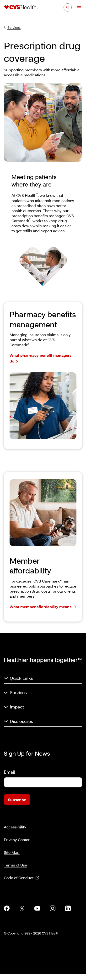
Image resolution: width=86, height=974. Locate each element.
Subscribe (17, 799)
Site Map (12, 852)
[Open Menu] (77, 7)
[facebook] (7, 908)
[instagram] (52, 908)
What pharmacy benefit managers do (40, 358)
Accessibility (15, 826)
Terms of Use (15, 864)
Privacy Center (17, 839)
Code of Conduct (18, 877)
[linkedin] (68, 908)
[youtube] (37, 908)
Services (14, 27)
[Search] (68, 7)
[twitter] (22, 908)
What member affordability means (41, 606)
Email (9, 772)
